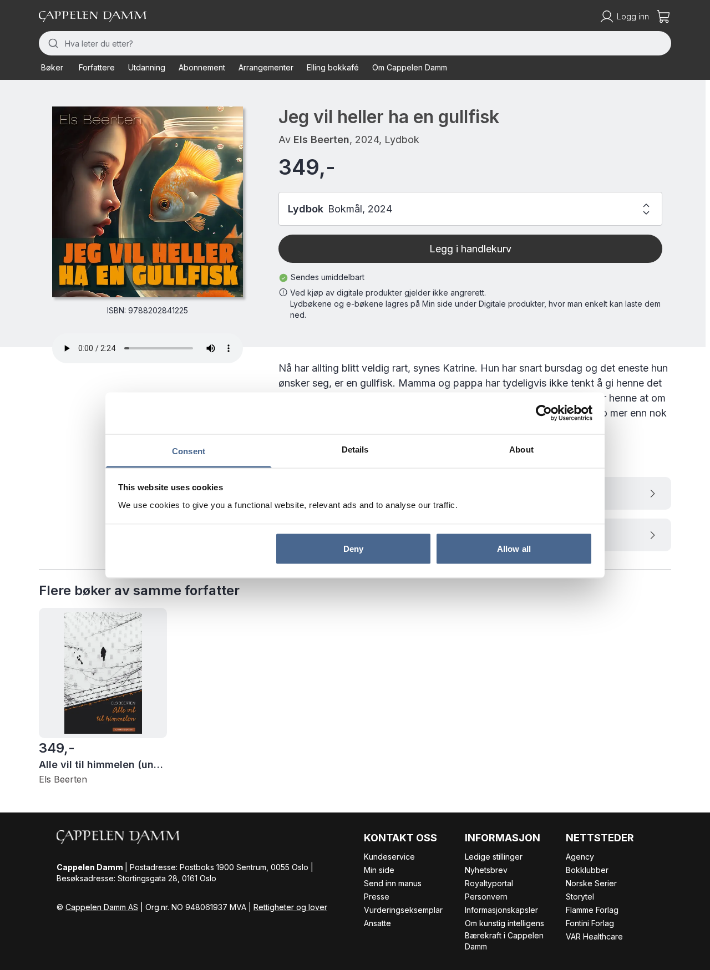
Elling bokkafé (333, 67)
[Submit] (52, 43)
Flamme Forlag (592, 910)
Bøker (52, 67)
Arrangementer (266, 67)
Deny (353, 548)
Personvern (486, 896)
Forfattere (97, 67)
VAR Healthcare (594, 936)
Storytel (580, 896)
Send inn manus (393, 883)
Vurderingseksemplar (403, 910)
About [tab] (521, 449)
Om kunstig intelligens (504, 923)
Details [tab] (355, 449)
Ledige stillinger (494, 856)
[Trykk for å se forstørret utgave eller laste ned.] (147, 201)
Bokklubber (587, 870)
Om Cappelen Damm (409, 67)
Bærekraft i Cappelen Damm (504, 941)
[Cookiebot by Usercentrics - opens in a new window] (543, 413)
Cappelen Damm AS (101, 907)
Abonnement (202, 67)
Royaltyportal (489, 883)
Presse (376, 896)
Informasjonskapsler (501, 910)
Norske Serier (591, 883)
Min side (379, 870)
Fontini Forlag (590, 923)
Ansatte (377, 923)
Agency (580, 856)
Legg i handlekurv (470, 249)
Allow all (514, 548)
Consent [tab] (188, 450)
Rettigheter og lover (290, 907)
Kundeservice (389, 856)
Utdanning (146, 67)
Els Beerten (321, 139)
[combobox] (355, 43)
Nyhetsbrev (486, 870)
